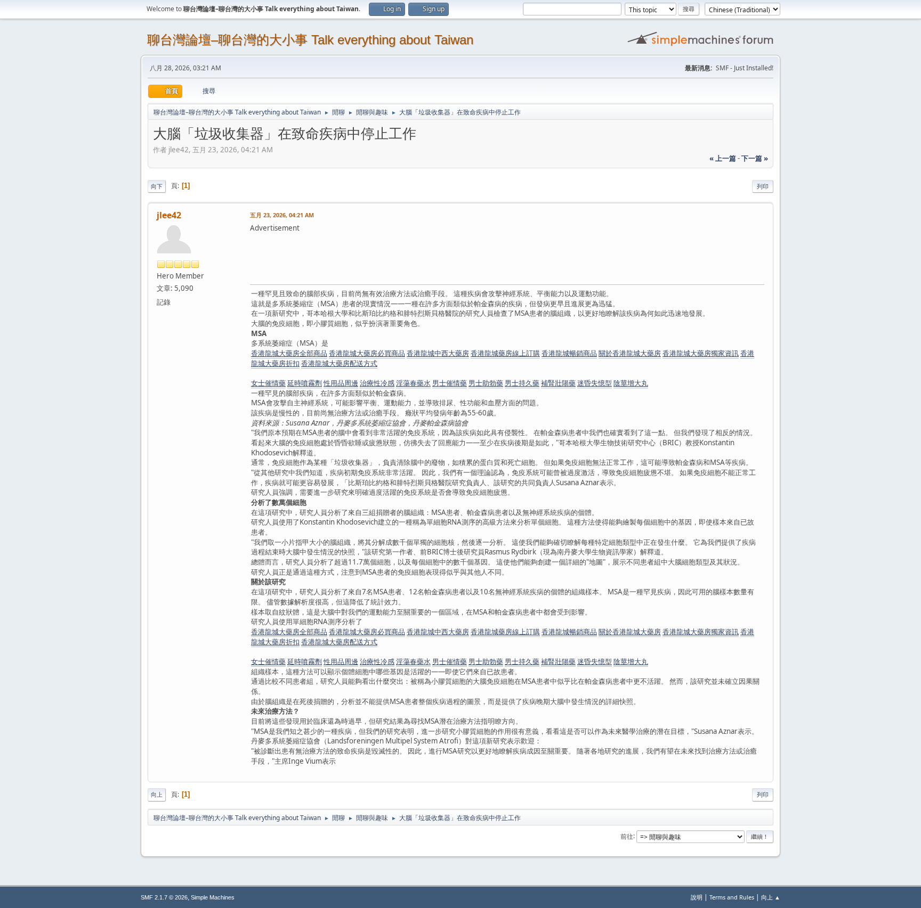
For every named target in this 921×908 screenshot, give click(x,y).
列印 (763, 186)
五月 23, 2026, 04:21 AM (282, 215)
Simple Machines (213, 897)
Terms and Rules (731, 897)
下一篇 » (754, 158)
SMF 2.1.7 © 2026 (164, 897)
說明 (696, 897)
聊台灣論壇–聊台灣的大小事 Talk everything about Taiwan (310, 39)
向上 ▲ (770, 897)
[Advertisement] (444, 257)
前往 (626, 835)
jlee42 (169, 215)
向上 (157, 794)
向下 (157, 186)
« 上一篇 (722, 158)
